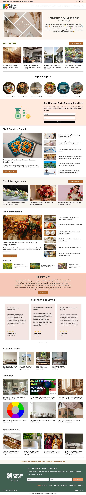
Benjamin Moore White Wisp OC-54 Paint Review (43, 421)
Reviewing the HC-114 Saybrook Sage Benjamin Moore (14, 398)
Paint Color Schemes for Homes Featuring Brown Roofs (69, 421)
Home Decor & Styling (36, 96)
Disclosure (80, 485)
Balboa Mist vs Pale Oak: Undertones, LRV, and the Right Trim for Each (25, 368)
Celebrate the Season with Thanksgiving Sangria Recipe (20, 243)
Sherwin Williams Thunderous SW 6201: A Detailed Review (42, 368)
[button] (39, 342)
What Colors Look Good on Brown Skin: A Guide (52, 452)
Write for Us (64, 485)
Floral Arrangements (22, 96)
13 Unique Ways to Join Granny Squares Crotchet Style (19, 161)
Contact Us (56, 485)
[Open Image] (10, 358)
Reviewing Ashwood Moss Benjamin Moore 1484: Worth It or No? (74, 452)
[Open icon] (77, 1)
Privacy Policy (72, 485)
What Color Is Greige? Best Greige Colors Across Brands (32, 67)
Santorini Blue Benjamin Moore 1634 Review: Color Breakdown (58, 368)
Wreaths (50, 96)
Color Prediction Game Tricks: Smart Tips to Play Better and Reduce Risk (43, 398)
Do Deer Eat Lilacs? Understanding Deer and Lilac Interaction (75, 266)
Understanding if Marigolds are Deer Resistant (48, 266)
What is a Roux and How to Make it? (70, 247)
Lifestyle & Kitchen (56, 6)
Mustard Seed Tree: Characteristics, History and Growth (21, 266)
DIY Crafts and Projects (9, 96)
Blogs (50, 485)
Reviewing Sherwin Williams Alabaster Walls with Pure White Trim (10, 368)
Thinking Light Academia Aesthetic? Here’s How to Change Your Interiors (70, 398)
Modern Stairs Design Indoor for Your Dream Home (10, 67)
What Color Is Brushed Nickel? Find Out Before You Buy (31, 452)
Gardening (76, 6)
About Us (44, 485)
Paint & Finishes (46, 6)
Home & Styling (35, 6)
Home (39, 485)
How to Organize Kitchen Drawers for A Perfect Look (11, 452)
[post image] (50, 135)
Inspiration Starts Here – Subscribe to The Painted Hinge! (18, 1)
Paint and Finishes (63, 96)
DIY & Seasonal (67, 6)
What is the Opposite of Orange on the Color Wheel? (15, 421)
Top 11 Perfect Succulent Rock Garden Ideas (73, 66)
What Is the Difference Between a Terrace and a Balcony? (52, 67)
